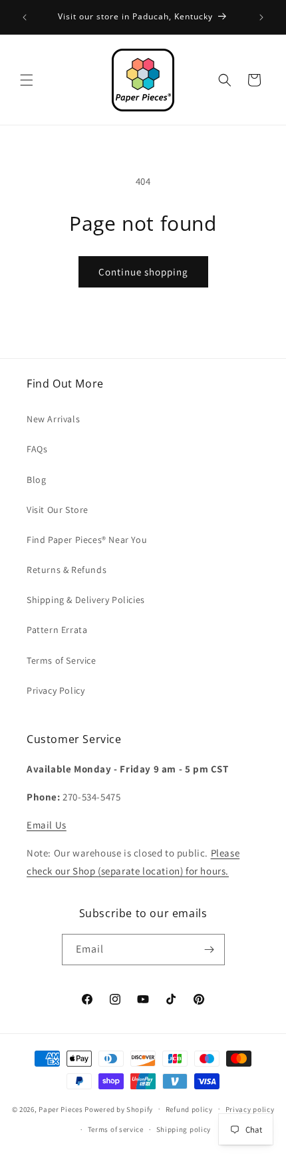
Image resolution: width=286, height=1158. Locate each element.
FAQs (37, 449)
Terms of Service (61, 660)
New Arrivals (53, 419)
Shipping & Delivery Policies (86, 600)
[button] (26, 80)
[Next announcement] (261, 17)
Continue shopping (143, 271)
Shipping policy (184, 1129)
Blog (36, 480)
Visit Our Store (57, 510)
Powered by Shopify (118, 1108)
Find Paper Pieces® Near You (87, 540)
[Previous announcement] (24, 17)
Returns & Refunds (66, 570)
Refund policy (189, 1109)
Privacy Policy (55, 690)
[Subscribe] (209, 949)
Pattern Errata (57, 630)
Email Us (47, 824)
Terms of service (116, 1129)
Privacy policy (250, 1109)
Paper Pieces (60, 1108)
